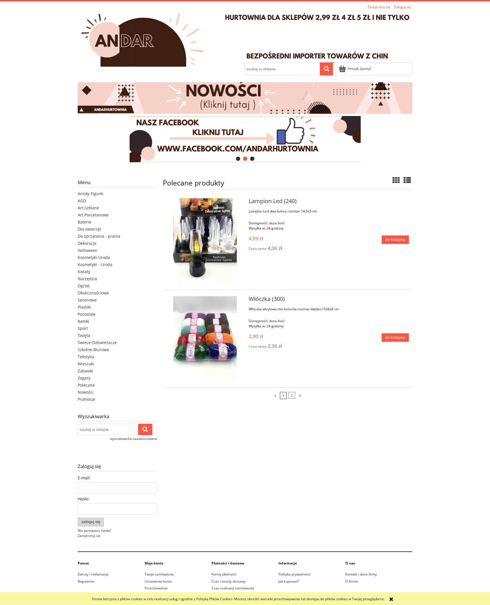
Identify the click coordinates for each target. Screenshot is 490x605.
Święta (84, 335)
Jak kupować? (288, 581)
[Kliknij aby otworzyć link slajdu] (245, 139)
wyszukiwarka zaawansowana (133, 438)
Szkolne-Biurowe (93, 349)
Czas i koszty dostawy (229, 581)
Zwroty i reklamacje (93, 574)
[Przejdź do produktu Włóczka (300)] (205, 338)
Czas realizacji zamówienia (233, 588)
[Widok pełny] (407, 180)
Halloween (88, 250)
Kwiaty (84, 271)
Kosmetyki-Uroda (94, 257)
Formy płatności (224, 574)
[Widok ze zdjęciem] (396, 180)
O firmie (351, 581)
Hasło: (83, 498)
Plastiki (84, 307)
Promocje (86, 399)
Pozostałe (87, 314)
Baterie (84, 222)
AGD (82, 200)
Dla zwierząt (89, 229)
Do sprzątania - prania (99, 236)
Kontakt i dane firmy (361, 574)
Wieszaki (86, 363)
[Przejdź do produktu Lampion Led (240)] (205, 240)
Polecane (86, 385)
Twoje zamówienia (159, 574)
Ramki (83, 321)
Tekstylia (86, 356)
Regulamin (86, 581)
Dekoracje (87, 243)
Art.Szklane (88, 207)
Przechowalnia (156, 588)
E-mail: (84, 477)
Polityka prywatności (294, 574)
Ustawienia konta (158, 581)
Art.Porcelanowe (93, 215)
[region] (245, 139)
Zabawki (85, 371)
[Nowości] (245, 97)
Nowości (86, 392)
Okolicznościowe (93, 293)
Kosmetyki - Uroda (95, 264)
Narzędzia (87, 278)
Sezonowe (87, 300)
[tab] (238, 159)
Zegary (84, 378)
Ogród (84, 285)
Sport (83, 328)
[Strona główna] (245, 36)
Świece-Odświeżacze (97, 342)
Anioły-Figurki (91, 193)
